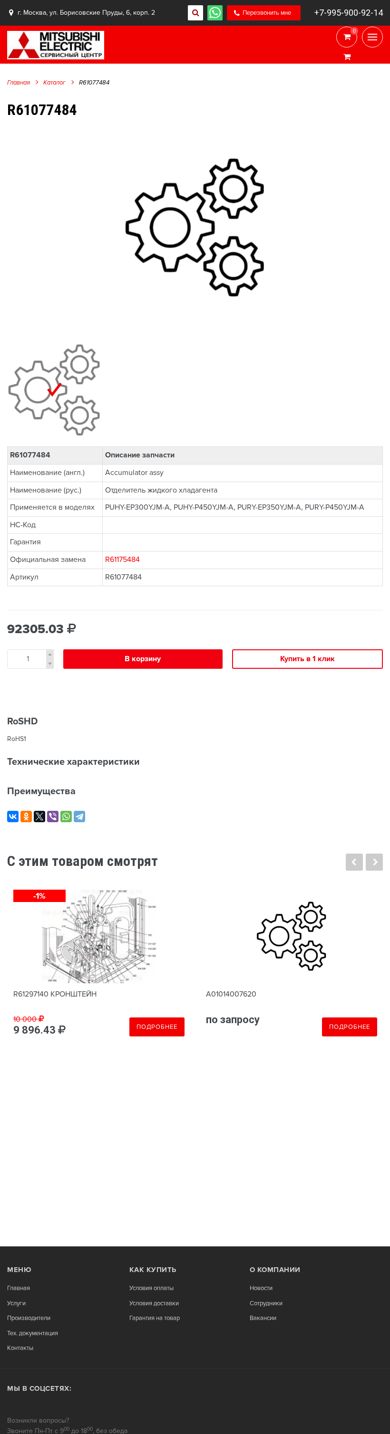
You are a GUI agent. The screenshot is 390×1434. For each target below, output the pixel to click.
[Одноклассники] (26, 816)
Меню (19, 1269)
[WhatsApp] (66, 816)
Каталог (54, 82)
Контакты (20, 1348)
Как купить (152, 1269)
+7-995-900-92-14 (348, 13)
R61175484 (122, 559)
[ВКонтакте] (13, 816)
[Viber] (52, 816)
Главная (18, 82)
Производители (28, 1318)
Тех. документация (32, 1333)
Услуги (16, 1303)
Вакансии (263, 1318)
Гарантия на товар (154, 1318)
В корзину (143, 659)
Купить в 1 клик (307, 659)
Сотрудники (266, 1303)
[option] (195, 226)
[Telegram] (79, 816)
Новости (261, 1288)
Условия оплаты (151, 1288)
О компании (275, 1269)
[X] (39, 816)
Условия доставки (154, 1303)
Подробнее (156, 1027)
